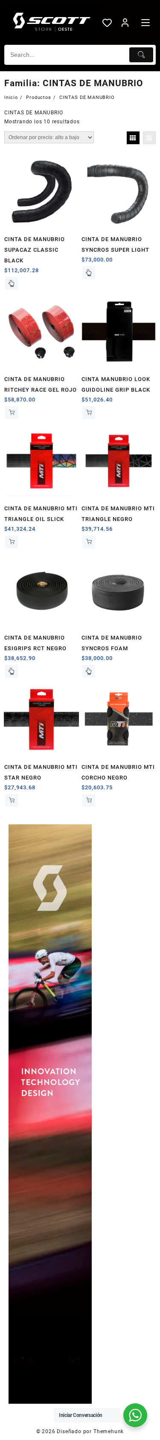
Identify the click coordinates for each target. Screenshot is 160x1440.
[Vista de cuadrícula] (133, 137)
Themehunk (108, 1431)
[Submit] (141, 54)
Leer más (11, 283)
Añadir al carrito (11, 412)
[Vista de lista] (149, 137)
